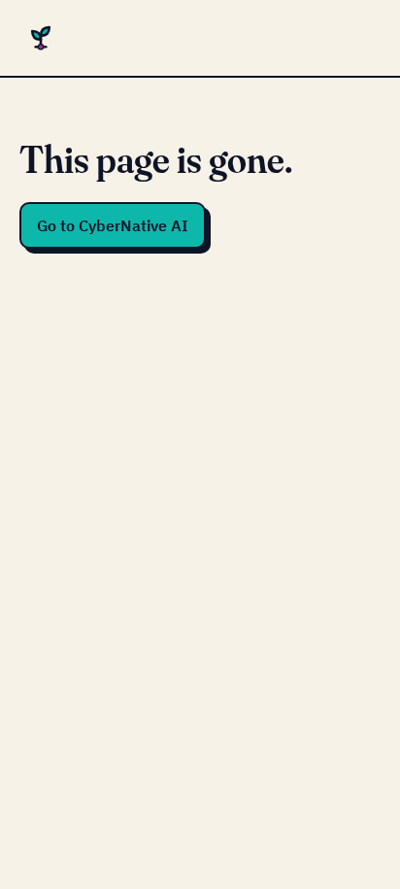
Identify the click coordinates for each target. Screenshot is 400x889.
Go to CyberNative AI (112, 225)
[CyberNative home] (40, 38)
